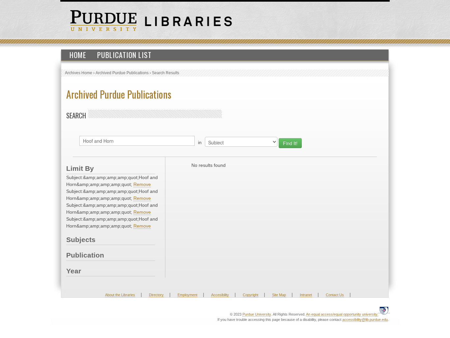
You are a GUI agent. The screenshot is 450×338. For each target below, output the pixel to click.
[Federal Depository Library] (384, 310)
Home (78, 54)
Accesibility (220, 295)
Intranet (306, 295)
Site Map (279, 295)
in (200, 142)
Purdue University (256, 314)
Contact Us (335, 295)
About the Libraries (120, 295)
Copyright (250, 295)
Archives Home (78, 73)
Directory (156, 295)
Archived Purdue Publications (122, 73)
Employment (187, 295)
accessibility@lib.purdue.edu (365, 320)
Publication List (124, 54)
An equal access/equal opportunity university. (342, 314)
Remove (142, 184)
